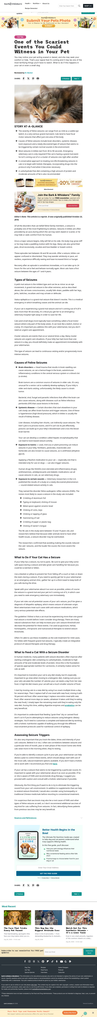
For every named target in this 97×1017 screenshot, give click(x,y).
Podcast (60, 970)
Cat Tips (20, 37)
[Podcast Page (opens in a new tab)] (58, 961)
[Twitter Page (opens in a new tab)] (39, 961)
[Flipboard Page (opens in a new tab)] (49, 961)
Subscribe (61, 972)
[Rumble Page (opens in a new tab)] (71, 961)
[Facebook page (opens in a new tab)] (26, 961)
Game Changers (63, 967)
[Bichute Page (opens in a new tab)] (67, 961)
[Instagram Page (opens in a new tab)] (30, 961)
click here (34, 985)
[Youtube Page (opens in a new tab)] (62, 961)
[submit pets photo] (48, 22)
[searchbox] (67, 6)
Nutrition (36, 3)
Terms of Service (55, 209)
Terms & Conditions (88, 1003)
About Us (45, 3)
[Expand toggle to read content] (81, 818)
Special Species (30, 972)
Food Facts (44, 970)
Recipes (43, 967)
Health (27, 3)
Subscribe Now (70, 1013)
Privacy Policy (45, 209)
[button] (79, 6)
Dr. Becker (29, 73)
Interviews (44, 972)
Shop (88, 6)
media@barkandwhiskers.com (41, 989)
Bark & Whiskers (8, 1003)
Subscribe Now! (89, 952)
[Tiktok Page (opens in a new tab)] (53, 961)
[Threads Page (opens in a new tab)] (35, 961)
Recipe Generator (31, 8)
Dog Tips (27, 967)
